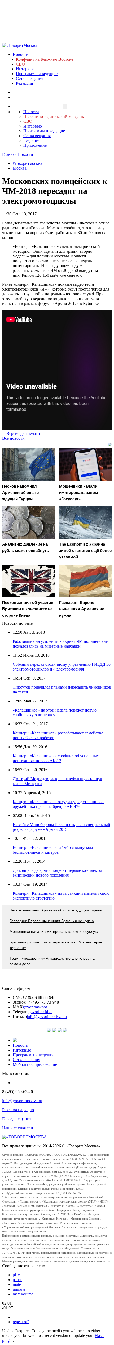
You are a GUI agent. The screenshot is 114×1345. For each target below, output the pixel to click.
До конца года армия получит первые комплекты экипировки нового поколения (57, 872)
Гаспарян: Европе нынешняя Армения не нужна (52, 921)
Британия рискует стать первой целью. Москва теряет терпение (57, 945)
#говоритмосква (27, 163)
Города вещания (16, 1119)
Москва (20, 168)
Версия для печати (23, 433)
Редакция (24, 83)
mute (17, 1284)
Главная (9, 154)
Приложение (35, 145)
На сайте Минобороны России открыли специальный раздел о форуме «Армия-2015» (61, 827)
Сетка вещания (29, 78)
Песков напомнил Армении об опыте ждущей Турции (56, 910)
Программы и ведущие (37, 73)
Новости (20, 54)
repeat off (21, 1321)
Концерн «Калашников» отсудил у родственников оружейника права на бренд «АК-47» (58, 804)
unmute (19, 1289)
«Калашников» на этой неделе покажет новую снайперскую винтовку (55, 712)
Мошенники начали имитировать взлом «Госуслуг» (54, 931)
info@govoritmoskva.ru (47, 1016)
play (16, 1275)
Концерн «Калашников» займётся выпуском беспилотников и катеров (53, 850)
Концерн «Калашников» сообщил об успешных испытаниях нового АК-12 (56, 758)
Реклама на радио (18, 1109)
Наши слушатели (17, 1128)
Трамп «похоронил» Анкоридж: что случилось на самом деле (52, 961)
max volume (23, 1294)
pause (17, 1279)
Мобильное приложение (35, 1064)
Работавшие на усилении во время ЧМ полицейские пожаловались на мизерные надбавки (60, 643)
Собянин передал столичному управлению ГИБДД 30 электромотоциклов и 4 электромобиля (62, 666)
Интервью (25, 69)
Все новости (13, 438)
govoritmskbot (35, 1007)
